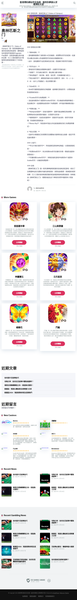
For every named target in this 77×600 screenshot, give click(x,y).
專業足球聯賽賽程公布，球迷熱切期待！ (19, 385)
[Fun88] (5, 448)
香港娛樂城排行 (50, 596)
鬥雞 (58, 327)
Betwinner (55, 449)
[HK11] (43, 433)
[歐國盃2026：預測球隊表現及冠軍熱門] (7, 555)
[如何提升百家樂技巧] (7, 483)
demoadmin (40, 188)
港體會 (54, 421)
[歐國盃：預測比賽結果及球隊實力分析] (45, 496)
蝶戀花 (19, 327)
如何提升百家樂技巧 (12, 378)
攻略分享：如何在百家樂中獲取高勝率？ (19, 381)
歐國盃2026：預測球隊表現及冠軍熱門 (18, 393)
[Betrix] (7, 423)
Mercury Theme (64, 593)
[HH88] (4, 433)
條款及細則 (33, 596)
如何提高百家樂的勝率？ (60, 560)
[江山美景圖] (58, 221)
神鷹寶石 (19, 277)
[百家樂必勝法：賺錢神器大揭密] (45, 555)
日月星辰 (58, 277)
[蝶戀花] (19, 323)
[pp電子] (4, 41)
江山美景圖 (58, 226)
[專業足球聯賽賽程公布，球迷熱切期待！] (7, 496)
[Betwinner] (44, 448)
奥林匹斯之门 (44, 13)
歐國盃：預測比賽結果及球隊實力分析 (18, 389)
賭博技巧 (40, 596)
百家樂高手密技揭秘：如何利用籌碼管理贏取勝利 (24, 560)
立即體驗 (19, 242)
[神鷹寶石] (19, 272)
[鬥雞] (58, 323)
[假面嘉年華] (19, 221)
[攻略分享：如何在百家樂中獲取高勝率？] (45, 483)
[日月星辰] (58, 272)
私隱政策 (25, 596)
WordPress (56, 593)
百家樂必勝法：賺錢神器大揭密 (63, 547)
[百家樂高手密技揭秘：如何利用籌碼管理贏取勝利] (7, 568)
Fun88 (15, 449)
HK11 (53, 434)
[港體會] (45, 429)
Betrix (15, 421)
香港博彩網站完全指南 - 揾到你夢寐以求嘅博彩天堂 (38, 3)
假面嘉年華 (19, 226)
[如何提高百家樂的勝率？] (45, 568)
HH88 (15, 434)
